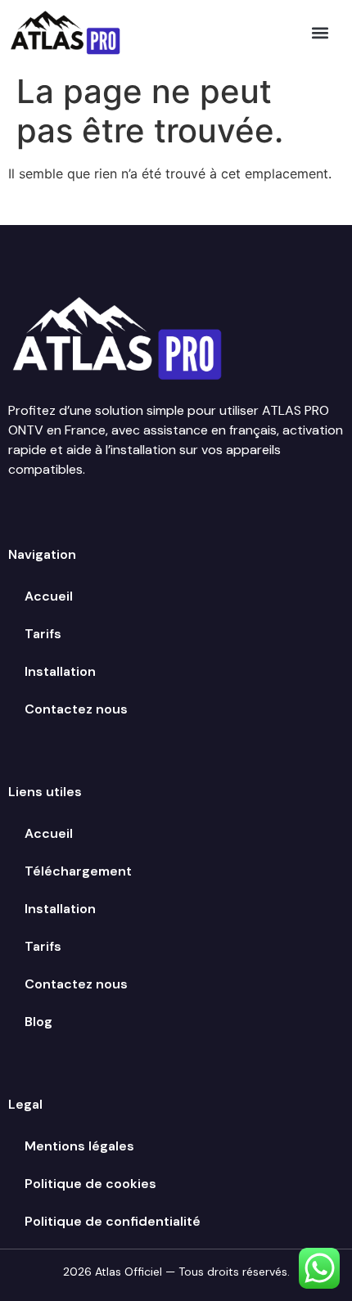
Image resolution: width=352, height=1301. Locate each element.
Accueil (49, 596)
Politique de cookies (90, 1183)
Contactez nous (76, 709)
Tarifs (43, 633)
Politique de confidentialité (113, 1221)
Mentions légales (79, 1146)
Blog (38, 1021)
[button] (320, 32)
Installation (60, 671)
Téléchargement (78, 871)
